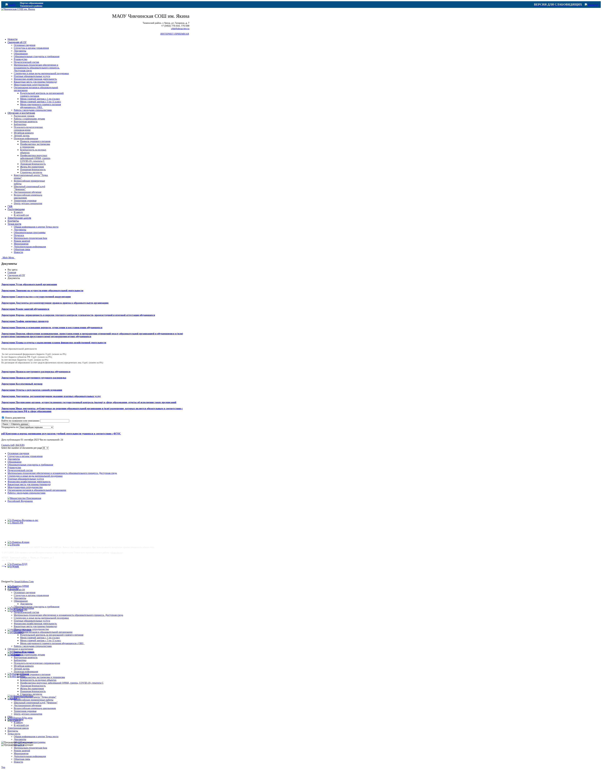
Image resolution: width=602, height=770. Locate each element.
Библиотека (20, 660)
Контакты (13, 731)
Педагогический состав (20, 470)
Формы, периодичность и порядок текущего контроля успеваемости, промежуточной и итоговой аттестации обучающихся (85, 315)
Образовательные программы (29, 742)
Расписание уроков (24, 651)
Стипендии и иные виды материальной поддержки (35, 476)
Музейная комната (24, 666)
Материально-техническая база (30, 747)
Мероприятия (21, 753)
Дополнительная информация (30, 756)
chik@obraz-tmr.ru (180, 28)
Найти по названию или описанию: (20, 420)
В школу (18, 722)
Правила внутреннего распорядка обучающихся (43, 371)
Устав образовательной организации (36, 284)
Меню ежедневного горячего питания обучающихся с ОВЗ (52, 643)
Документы (14, 459)
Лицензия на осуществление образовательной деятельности (49, 290)
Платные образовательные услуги (26, 478)
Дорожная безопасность (33, 685)
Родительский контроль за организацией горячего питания (51, 635)
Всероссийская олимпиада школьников (35, 708)
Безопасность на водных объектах (38, 680)
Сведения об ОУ (16, 275)
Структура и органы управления (25, 456)
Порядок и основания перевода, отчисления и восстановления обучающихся (59, 327)
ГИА (10, 716)
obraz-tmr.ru (116, 552)
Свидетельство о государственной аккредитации (43, 296)
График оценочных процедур (32, 321)
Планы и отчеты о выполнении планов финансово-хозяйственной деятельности (61, 342)
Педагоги (19, 745)
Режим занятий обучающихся (32, 309)
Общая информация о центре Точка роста (36, 736)
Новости (12, 587)
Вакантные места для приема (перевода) (29, 484)
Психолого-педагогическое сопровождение (37, 663)
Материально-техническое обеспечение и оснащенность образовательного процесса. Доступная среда (62, 473)
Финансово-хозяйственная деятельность (29, 481)
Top (3, 767)
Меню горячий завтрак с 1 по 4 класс (40, 637)
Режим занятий (22, 750)
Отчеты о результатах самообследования (39, 390)
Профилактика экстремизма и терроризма (42, 677)
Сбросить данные (19, 424)
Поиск (5, 424)
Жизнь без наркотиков (32, 688)
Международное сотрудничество (25, 487)
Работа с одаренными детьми (29, 654)
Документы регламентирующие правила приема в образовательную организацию (62, 303)
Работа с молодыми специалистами (26, 493)
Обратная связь (22, 759)
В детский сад (21, 725)
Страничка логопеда (31, 694)
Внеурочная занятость (25, 657)
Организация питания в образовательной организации (37, 490)
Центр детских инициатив (28, 714)
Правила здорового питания (35, 674)
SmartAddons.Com (24, 581)
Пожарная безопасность (33, 691)
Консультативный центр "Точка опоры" (35, 697)
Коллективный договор (29, 383)
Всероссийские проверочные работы (33, 699)
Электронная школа (18, 728)
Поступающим (15, 719)
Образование (14, 461)
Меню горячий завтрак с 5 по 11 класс (40, 640)
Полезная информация (26, 671)
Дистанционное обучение (27, 705)
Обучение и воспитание (20, 649)
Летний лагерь (21, 668)
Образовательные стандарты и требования (30, 464)
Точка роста (14, 733)
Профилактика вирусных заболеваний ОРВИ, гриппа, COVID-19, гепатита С (61, 683)
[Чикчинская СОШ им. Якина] (18, 9)
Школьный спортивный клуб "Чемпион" (36, 702)
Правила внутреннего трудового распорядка (41, 377)
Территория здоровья (25, 711)
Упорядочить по (9, 427)
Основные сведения (18, 453)
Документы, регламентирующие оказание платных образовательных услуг (58, 396)
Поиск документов (15, 417)
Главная (12, 272)
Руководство (14, 467)
